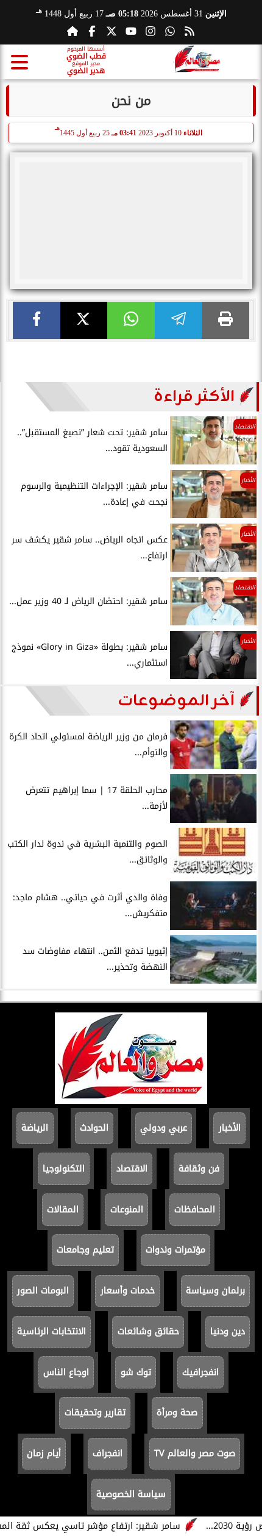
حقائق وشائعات (148, 1331)
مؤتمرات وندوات (175, 1250)
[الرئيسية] (72, 31)
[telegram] (178, 320)
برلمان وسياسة (215, 1290)
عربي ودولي (163, 1128)
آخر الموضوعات (176, 701)
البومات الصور (43, 1290)
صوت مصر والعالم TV (194, 1453)
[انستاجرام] (150, 31)
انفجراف (107, 1453)
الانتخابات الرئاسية (51, 1331)
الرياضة (34, 1128)
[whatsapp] (131, 320)
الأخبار (230, 1128)
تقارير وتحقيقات (95, 1412)
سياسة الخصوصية (131, 1494)
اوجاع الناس (66, 1372)
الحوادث (94, 1128)
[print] (225, 320)
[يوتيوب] (131, 31)
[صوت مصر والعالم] (131, 1100)
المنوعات (126, 1209)
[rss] (189, 31)
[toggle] (19, 62)
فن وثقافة (199, 1169)
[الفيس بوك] (92, 31)
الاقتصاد (131, 1169)
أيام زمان (44, 1453)
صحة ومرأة (177, 1412)
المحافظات (194, 1209)
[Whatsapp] (170, 31)
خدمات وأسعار (128, 1290)
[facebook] (36, 320)
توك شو (136, 1372)
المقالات (63, 1209)
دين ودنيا (227, 1331)
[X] (84, 320)
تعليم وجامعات (85, 1250)
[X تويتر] (111, 31)
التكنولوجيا (64, 1169)
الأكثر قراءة (194, 396)
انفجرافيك (200, 1372)
